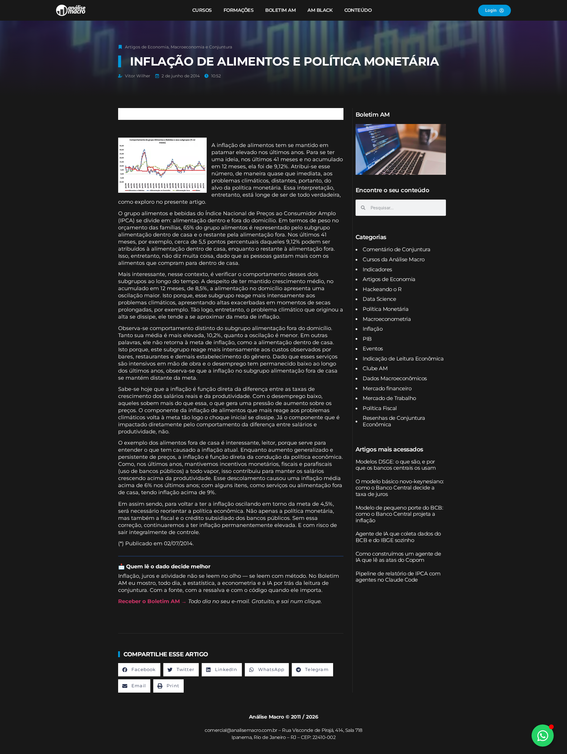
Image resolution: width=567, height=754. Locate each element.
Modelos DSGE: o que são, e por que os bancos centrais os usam (396, 464)
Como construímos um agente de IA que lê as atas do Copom (398, 557)
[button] (139, 669)
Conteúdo (358, 10)
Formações (239, 10)
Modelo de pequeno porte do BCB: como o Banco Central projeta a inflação (399, 514)
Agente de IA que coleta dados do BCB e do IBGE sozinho (398, 537)
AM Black (320, 10)
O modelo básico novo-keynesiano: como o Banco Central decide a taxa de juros (400, 487)
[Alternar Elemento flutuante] (543, 735)
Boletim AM (280, 10)
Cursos (202, 10)
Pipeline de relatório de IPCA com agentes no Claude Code (398, 576)
